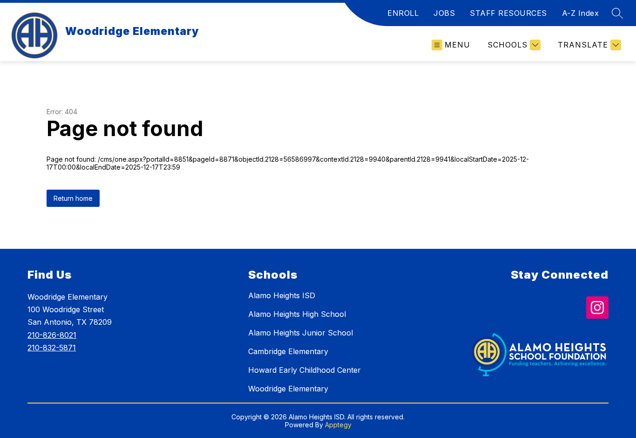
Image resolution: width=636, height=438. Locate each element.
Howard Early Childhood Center (304, 370)
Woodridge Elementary (288, 388)
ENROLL (403, 13)
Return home (73, 198)
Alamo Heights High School (297, 314)
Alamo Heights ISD (281, 295)
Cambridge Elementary (288, 351)
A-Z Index (580, 13)
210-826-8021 (51, 335)
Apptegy (338, 425)
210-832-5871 (51, 347)
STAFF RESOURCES (508, 13)
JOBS (444, 13)
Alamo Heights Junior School (300, 332)
